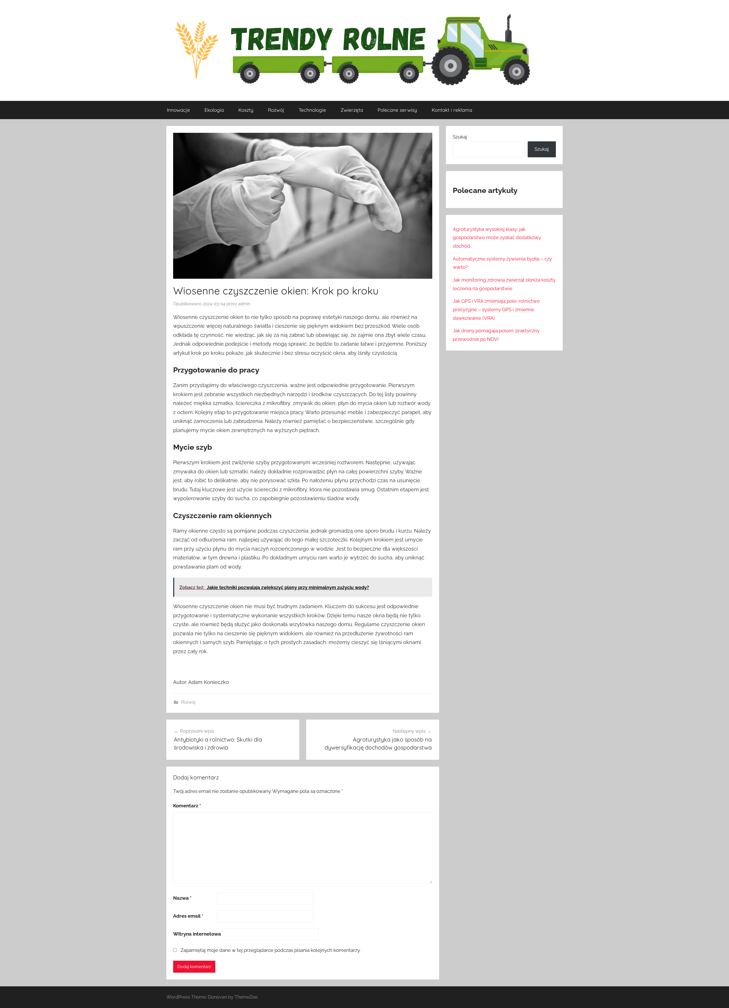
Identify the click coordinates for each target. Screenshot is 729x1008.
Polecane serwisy (397, 110)
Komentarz (187, 806)
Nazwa (182, 898)
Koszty (245, 110)
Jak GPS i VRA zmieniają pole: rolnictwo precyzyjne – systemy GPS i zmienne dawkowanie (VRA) (496, 309)
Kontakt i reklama (452, 110)
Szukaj (460, 137)
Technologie (312, 110)
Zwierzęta (352, 110)
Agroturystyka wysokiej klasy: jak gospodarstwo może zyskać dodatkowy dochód (497, 237)
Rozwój (276, 110)
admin (244, 303)
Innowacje (178, 110)
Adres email (188, 916)
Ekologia (214, 110)
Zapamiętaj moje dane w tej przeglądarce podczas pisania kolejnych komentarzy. (271, 950)
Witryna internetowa (197, 934)
